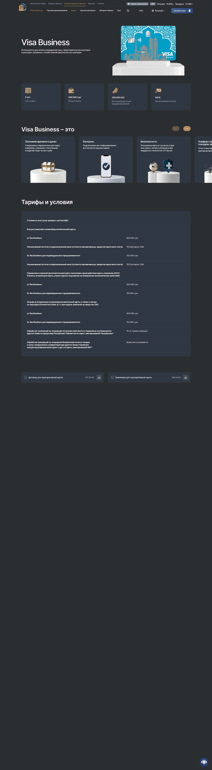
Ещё (119, 10)
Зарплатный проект (88, 10)
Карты (73, 10)
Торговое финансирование (57, 10)
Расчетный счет (36, 10)
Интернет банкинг (106, 10)
